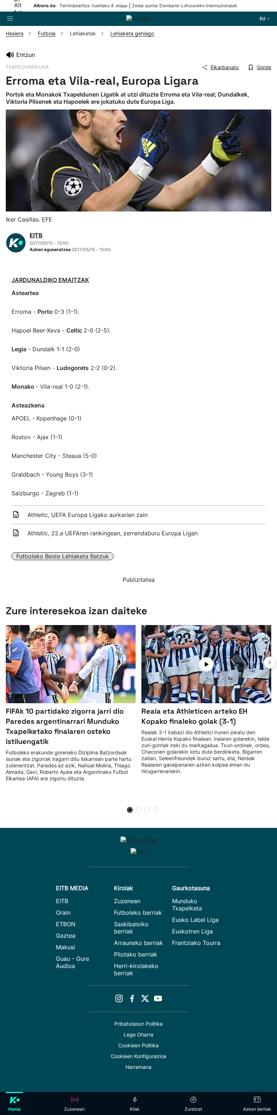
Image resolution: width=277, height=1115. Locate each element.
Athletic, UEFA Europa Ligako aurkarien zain (87, 514)
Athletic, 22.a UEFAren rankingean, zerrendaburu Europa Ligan (112, 533)
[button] (270, 662)
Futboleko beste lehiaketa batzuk (62, 556)
